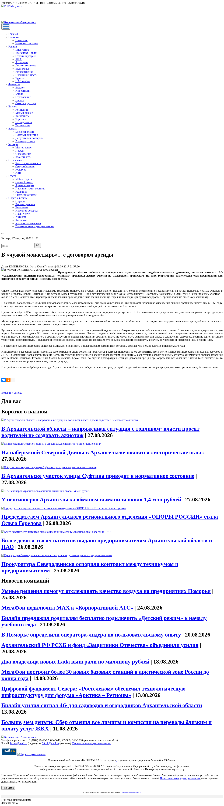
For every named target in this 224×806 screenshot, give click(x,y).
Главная (13, 33)
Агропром (21, 62)
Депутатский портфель (29, 138)
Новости (13, 37)
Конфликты (22, 115)
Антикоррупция (25, 141)
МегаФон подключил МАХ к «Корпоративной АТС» (67, 607)
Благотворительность (28, 163)
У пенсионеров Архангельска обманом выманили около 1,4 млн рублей (91, 499)
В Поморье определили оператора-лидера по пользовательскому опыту (91, 634)
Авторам (20, 216)
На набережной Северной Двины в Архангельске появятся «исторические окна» (102, 452)
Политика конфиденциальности (34, 226)
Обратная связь (17, 197)
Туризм (19, 78)
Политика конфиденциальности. (91, 743)
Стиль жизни (16, 160)
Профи (19, 150)
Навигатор (21, 40)
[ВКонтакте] (3, 380)
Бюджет (20, 87)
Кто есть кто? (23, 156)
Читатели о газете (26, 194)
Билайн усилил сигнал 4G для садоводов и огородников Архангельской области (101, 705)
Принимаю (8, 788)
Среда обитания (24, 166)
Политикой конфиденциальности (180, 778)
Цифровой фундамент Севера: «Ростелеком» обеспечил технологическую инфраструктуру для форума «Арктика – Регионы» (93, 691)
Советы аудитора (25, 103)
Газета (12, 175)
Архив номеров (24, 185)
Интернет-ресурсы (26, 210)
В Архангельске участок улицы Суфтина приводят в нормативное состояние (97, 476)
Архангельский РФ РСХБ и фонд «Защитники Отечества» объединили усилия (99, 645)
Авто (18, 172)
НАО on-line (22, 81)
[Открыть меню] (5, 27)
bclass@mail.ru (18, 743)
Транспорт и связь (26, 52)
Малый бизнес (24, 112)
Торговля (20, 119)
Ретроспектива (24, 71)
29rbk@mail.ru (50, 743)
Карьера (13, 144)
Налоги (19, 100)
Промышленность (26, 74)
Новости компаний (26, 43)
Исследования (23, 122)
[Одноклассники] (8, 380)
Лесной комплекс (25, 65)
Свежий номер (24, 182)
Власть (12, 128)
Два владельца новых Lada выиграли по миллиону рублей (75, 661)
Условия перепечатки (28, 223)
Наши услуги (23, 213)
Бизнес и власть (24, 131)
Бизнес (12, 106)
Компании (21, 109)
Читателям (21, 207)
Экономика (22, 68)
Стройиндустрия (25, 56)
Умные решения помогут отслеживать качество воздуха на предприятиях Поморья (106, 591)
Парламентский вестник (30, 188)
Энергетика (22, 49)
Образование (23, 153)
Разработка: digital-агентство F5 (131, 792)
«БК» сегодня (23, 179)
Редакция (21, 191)
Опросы (20, 201)
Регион (12, 46)
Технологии (22, 125)
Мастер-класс (23, 147)
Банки (19, 93)
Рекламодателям (25, 204)
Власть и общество (26, 134)
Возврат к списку (11, 392)
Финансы (14, 84)
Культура (20, 169)
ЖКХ (18, 59)
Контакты (21, 220)
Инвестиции (22, 90)
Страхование (23, 97)
